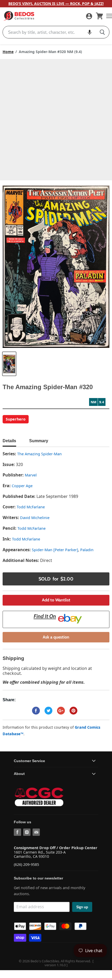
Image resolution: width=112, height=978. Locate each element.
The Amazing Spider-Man (39, 453)
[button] (89, 32)
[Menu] (108, 16)
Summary (38, 441)
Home (8, 52)
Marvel (31, 475)
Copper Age (22, 485)
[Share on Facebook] (36, 711)
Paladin (87, 549)
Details (9, 441)
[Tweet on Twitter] (48, 711)
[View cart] (99, 16)
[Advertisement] (56, 118)
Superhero (16, 419)
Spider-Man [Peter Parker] (55, 549)
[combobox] (49, 32)
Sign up (82, 907)
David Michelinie (34, 517)
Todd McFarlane (31, 506)
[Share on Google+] (61, 711)
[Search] (102, 32)
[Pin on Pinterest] (73, 711)
